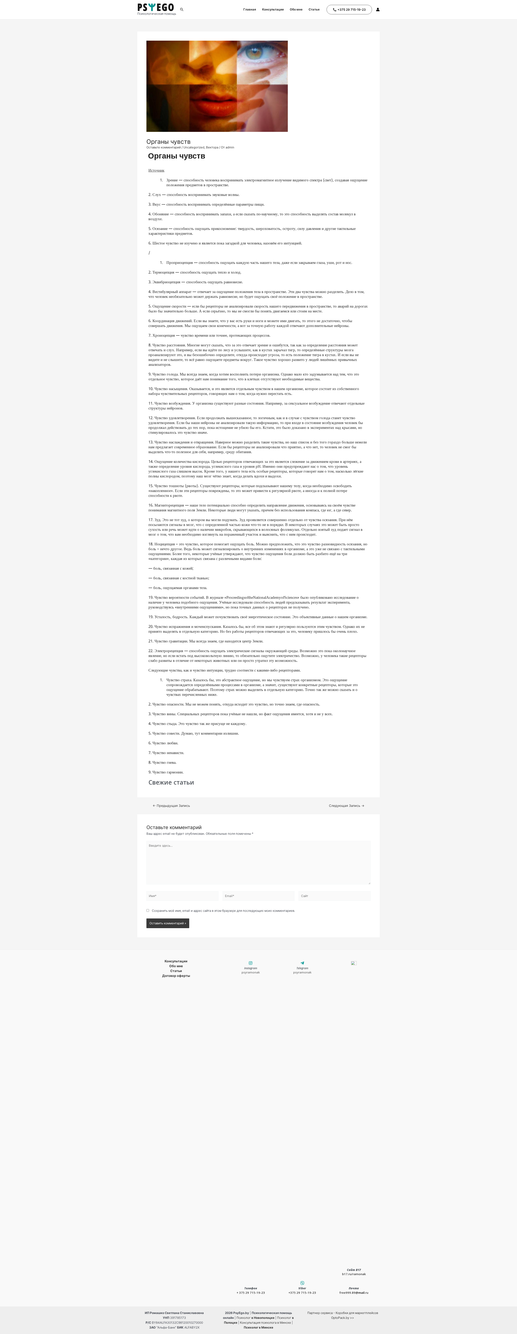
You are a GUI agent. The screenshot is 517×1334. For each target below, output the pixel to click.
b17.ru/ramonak (354, 1274)
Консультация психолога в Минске (265, 1322)
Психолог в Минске (258, 1327)
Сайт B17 (354, 1270)
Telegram (302, 968)
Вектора (212, 147)
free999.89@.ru (353, 1293)
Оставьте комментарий (163, 147)
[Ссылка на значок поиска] (182, 9)
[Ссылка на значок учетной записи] (378, 9)
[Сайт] (334, 897)
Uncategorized (193, 147)
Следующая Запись (346, 805)
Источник (156, 170)
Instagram (250, 968)
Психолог (255, 1318)
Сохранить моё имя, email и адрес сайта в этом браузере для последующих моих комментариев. (223, 911)
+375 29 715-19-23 (302, 1293)
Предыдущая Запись (171, 805)
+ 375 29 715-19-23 (250, 1293)
